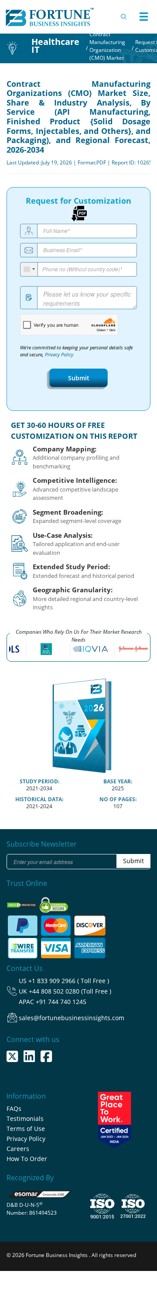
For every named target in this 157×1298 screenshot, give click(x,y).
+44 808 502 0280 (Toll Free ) (70, 991)
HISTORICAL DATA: (39, 799)
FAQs (14, 1108)
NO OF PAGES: (118, 799)
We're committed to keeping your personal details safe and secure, (76, 351)
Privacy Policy (59, 355)
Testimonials (25, 1118)
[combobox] (29, 269)
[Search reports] (124, 16)
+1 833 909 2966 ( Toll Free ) (68, 981)
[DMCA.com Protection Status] (22, 902)
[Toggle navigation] (143, 16)
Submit (78, 378)
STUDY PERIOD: (39, 781)
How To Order (27, 1159)
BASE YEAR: (117, 781)
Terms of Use (26, 1128)
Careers (18, 1148)
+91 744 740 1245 (61, 1001)
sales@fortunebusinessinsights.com (71, 1018)
